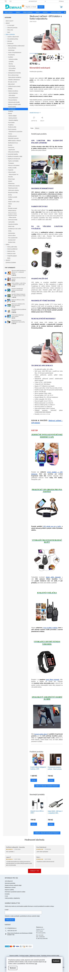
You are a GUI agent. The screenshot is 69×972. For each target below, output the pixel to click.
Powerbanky (11, 54)
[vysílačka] (47, 610)
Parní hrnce (11, 147)
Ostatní (10, 181)
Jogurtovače (11, 149)
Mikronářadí (11, 84)
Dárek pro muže (11, 253)
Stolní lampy (12, 70)
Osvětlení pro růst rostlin (14, 228)
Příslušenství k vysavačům (15, 131)
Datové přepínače (13, 93)
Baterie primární (13, 118)
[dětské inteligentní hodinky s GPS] (47, 454)
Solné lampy (11, 50)
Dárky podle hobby (12, 246)
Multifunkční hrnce (13, 143)
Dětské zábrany (12, 210)
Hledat (41, 7)
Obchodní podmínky (10, 883)
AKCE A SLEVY (9, 21)
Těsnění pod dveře (13, 188)
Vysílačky (10, 111)
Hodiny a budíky (12, 167)
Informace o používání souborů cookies (15, 891)
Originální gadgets (12, 255)
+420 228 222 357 (12, 930)
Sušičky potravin (12, 136)
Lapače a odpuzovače (13, 36)
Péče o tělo (10, 30)
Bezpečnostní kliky (13, 192)
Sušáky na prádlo (12, 197)
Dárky (8, 258)
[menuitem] (8, 12)
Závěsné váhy (11, 242)
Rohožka (10, 176)
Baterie (10, 113)
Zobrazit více (34, 871)
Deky (9, 206)
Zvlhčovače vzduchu (13, 190)
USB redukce (12, 95)
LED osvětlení (12, 68)
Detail (34, 824)
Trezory (10, 134)
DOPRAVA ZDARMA (11, 262)
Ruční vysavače (12, 129)
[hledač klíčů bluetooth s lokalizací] (47, 559)
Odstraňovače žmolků (14, 102)
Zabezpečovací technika (14, 72)
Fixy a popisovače (12, 237)
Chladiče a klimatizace (14, 79)
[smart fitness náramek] (47, 662)
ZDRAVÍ (8, 23)
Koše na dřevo (12, 235)
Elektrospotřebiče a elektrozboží (16, 45)
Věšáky (10, 199)
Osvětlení (10, 57)
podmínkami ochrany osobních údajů (30, 916)
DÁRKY (7, 244)
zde (36, 963)
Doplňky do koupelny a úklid (15, 156)
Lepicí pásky (11, 222)
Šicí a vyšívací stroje (13, 75)
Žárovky (11, 63)
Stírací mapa (11, 179)
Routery (10, 145)
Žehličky (10, 88)
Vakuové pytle (11, 172)
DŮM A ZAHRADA (10, 34)
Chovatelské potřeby (12, 39)
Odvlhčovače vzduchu (14, 185)
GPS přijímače (11, 109)
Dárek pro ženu (11, 251)
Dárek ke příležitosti (12, 249)
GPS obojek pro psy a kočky (52, 526)
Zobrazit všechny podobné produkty (47, 785)
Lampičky (11, 61)
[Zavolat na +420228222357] (7, 1)
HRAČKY (8, 260)
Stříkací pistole (12, 217)
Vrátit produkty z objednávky (12, 898)
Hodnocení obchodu (34, 839)
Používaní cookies (24, 955)
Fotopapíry (11, 163)
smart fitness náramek (52, 679)
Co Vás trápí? (10, 25)
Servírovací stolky (12, 219)
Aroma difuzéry (12, 48)
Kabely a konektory (13, 91)
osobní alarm (43, 734)
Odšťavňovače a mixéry (14, 86)
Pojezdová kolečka (13, 224)
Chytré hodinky (12, 106)
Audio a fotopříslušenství (14, 52)
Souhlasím (56, 961)
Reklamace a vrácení (10, 887)
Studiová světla (12, 127)
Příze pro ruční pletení (13, 165)
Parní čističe (11, 122)
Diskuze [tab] (37, 128)
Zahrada (9, 41)
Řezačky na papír (12, 208)
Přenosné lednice (12, 100)
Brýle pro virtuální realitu (14, 104)
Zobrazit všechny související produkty (47, 833)
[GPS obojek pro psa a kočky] (47, 509)
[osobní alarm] (47, 716)
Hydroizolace (11, 233)
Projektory (11, 125)
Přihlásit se (10, 919)
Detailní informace (34, 112)
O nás (6, 896)
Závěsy (10, 194)
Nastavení (13, 968)
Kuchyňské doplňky (13, 154)
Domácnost (10, 43)
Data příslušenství (13, 97)
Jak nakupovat (33, 1)
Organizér (10, 170)
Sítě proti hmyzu (12, 213)
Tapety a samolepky (13, 161)
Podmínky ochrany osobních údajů (50, 955)
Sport (8, 32)
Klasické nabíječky (13, 120)
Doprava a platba (9, 889)
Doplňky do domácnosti (14, 158)
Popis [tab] (31, 128)
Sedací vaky (11, 226)
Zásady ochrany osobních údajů (13, 885)
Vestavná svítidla (13, 59)
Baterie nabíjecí (12, 115)
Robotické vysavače (13, 138)
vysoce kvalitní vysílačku (50, 627)
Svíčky (9, 231)
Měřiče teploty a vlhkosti (14, 140)
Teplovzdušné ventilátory (14, 77)
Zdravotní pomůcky (12, 27)
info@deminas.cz (11, 928)
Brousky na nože (12, 82)
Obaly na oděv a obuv (13, 201)
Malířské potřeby (12, 215)
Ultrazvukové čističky (13, 152)
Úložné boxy (11, 183)
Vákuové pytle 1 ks (13, 174)
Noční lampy (12, 66)
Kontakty (7, 894)
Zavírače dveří (11, 240)
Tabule (10, 203)
